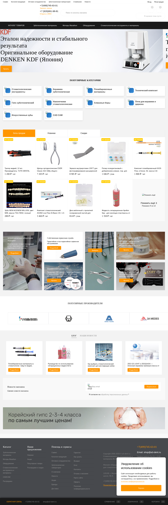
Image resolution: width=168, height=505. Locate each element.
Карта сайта (78, 478)
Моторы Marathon (9, 459)
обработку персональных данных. (114, 394)
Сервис (5, 2)
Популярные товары (34, 463)
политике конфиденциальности (132, 481)
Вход (149, 2)
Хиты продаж (19, 133)
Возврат (77, 461)
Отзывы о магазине (81, 474)
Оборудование (8, 463)
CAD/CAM (6, 477)
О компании (77, 2)
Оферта (77, 482)
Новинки (51, 133)
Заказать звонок (46, 8)
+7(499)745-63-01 (32, 502)
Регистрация (159, 2)
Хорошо (141, 488)
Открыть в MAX (46, 14)
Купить (8, 65)
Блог (73, 336)
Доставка (55, 489)
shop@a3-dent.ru (152, 452)
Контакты (77, 469)
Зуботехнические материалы (9, 454)
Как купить (78, 457)
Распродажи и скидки (35, 468)
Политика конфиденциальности (82, 487)
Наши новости (88, 336)
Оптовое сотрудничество (37, 2)
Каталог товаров (16, 25)
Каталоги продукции (18, 2)
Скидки (84, 133)
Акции (29, 459)
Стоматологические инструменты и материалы (10, 470)
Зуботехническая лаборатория (59, 2)
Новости (88, 2)
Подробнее (14, 370)
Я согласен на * (109, 394)
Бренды (54, 484)
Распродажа (7, 481)
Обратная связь (14, 502)
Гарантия (77, 453)
